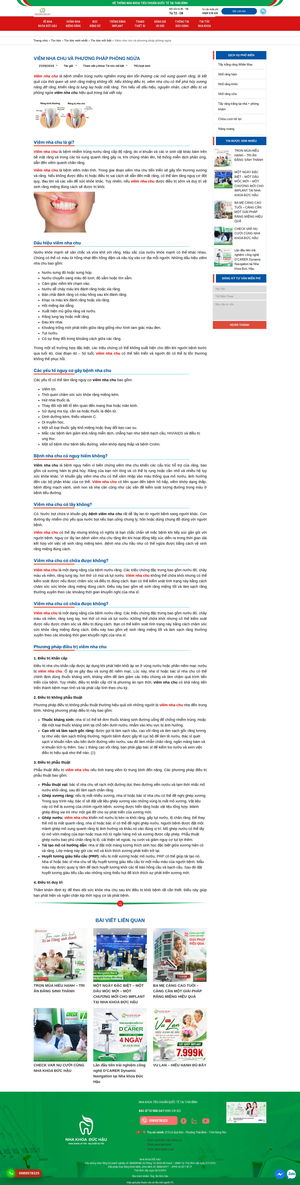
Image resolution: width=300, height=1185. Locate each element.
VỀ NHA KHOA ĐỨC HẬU (47, 24)
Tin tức (56, 40)
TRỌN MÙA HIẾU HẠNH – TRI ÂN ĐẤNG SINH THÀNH (248, 155)
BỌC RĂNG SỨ (95, 24)
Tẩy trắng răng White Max (235, 64)
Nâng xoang (226, 128)
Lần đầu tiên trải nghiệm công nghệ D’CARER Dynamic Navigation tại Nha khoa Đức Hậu (247, 259)
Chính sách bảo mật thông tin (164, 1140)
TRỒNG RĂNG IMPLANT (117, 24)
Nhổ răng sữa (227, 94)
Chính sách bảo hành (159, 1144)
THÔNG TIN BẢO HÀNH (182, 24)
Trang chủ (41, 40)
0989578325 (158, 1120)
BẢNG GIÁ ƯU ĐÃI (160, 24)
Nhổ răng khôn (228, 84)
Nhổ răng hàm (227, 74)
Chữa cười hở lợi (229, 119)
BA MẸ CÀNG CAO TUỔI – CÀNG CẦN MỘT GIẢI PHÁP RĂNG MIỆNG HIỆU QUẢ (248, 212)
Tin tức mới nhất (76, 40)
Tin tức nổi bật (101, 40)
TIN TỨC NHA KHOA (204, 24)
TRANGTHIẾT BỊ (139, 24)
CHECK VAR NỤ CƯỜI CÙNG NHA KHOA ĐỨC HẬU (247, 233)
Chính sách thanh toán (160, 1149)
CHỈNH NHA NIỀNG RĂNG (73, 24)
